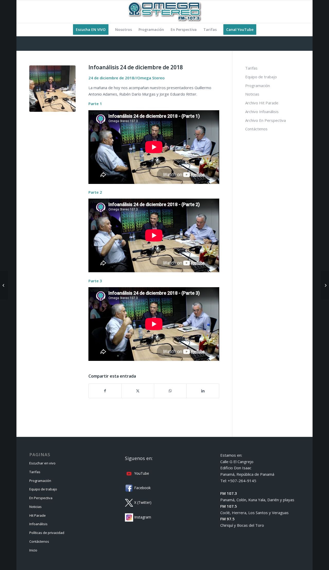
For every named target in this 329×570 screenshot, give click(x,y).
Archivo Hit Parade (261, 102)
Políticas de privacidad (46, 532)
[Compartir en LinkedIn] (203, 391)
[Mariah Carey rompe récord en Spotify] (325, 285)
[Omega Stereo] (164, 11)
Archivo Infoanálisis (262, 111)
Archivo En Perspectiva (265, 120)
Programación (257, 85)
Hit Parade (37, 515)
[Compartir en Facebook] (105, 391)
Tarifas (251, 68)
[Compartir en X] (138, 391)
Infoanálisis (38, 524)
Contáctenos (256, 128)
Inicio (33, 550)
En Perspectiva (40, 498)
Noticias (252, 94)
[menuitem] (91, 29)
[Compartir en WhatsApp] (170, 391)
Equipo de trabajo (261, 76)
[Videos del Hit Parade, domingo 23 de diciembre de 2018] (4, 285)
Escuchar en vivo (42, 463)
